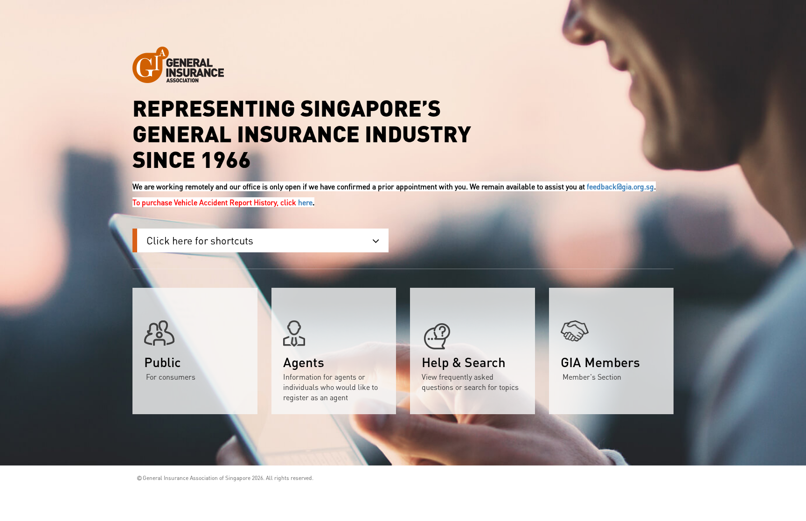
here (305, 202)
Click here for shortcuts (199, 240)
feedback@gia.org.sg (620, 186)
